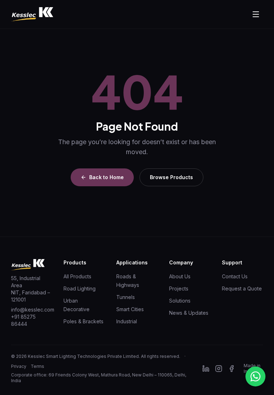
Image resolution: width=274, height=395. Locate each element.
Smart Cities (130, 309)
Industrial (126, 321)
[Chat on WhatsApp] (255, 376)
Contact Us (235, 276)
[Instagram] (218, 368)
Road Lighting (80, 288)
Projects (178, 288)
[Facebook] (231, 368)
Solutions (180, 301)
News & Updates (188, 313)
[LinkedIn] (205, 368)
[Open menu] (256, 14)
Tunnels (125, 297)
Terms (37, 366)
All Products (77, 276)
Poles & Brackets (83, 321)
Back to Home (106, 177)
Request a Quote (242, 288)
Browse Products (171, 177)
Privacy (18, 366)
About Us (180, 276)
